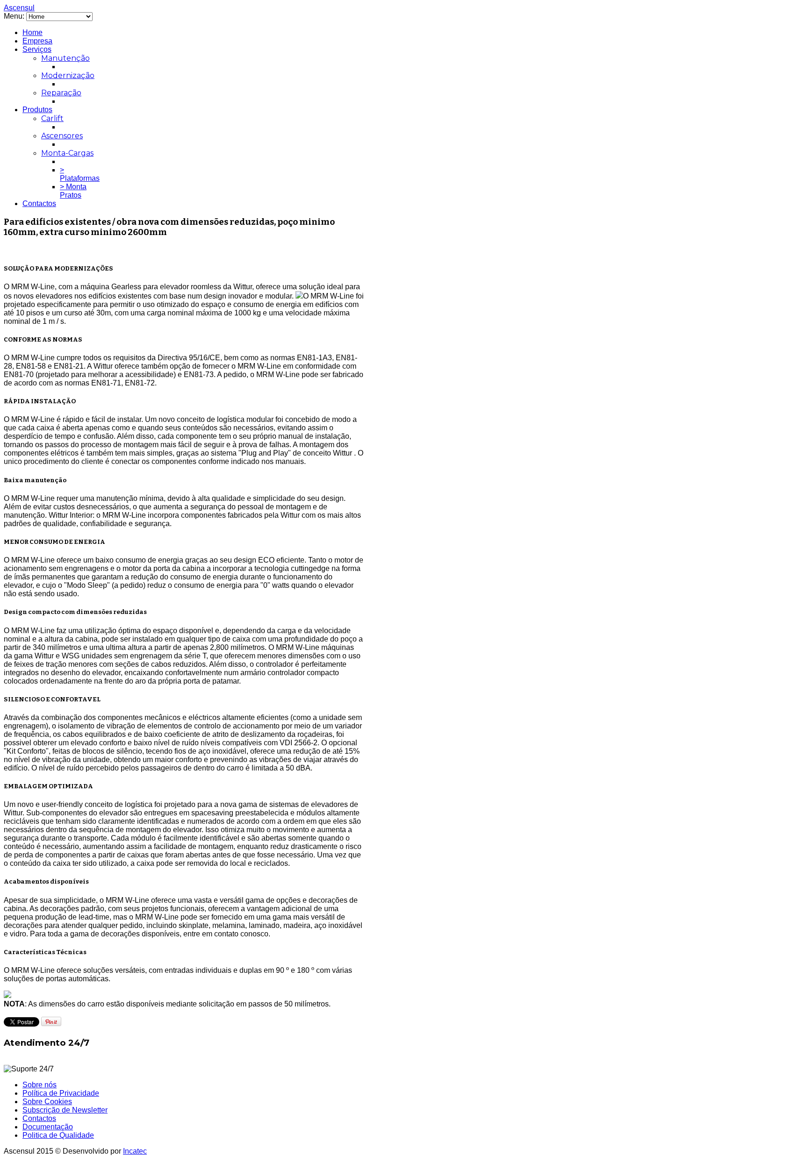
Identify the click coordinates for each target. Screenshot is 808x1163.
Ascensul (19, 8)
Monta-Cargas (67, 153)
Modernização (67, 75)
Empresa (37, 41)
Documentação (47, 1127)
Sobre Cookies (47, 1102)
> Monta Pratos (73, 191)
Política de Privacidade (60, 1093)
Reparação (61, 92)
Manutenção (65, 58)
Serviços (36, 49)
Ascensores (62, 135)
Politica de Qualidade (58, 1135)
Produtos (37, 110)
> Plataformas (80, 174)
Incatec (135, 1151)
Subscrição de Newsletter (65, 1110)
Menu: (15, 16)
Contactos (39, 203)
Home (32, 32)
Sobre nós (39, 1085)
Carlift (52, 118)
